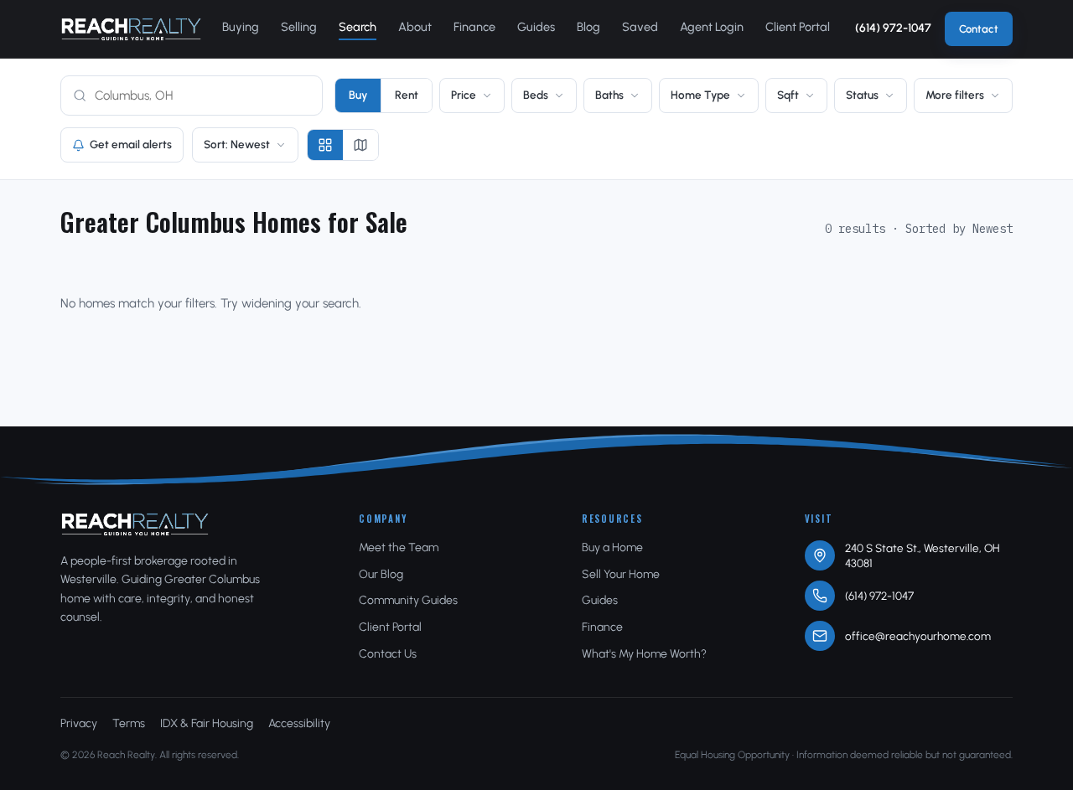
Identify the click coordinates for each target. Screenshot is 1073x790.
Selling (299, 26)
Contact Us (388, 654)
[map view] (360, 145)
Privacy (78, 723)
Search (357, 26)
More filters (954, 94)
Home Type (700, 94)
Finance (474, 26)
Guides (536, 26)
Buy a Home (612, 547)
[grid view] (325, 145)
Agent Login (712, 26)
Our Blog (381, 574)
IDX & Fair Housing (206, 723)
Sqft (788, 94)
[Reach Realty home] (131, 29)
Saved (640, 26)
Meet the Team (398, 547)
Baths (609, 94)
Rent (406, 94)
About (415, 26)
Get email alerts (131, 144)
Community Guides (408, 600)
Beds (535, 94)
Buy (358, 94)
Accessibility (299, 723)
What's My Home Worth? (644, 654)
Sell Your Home (621, 574)
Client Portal (797, 26)
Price (463, 94)
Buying (240, 26)
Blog (588, 26)
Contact (978, 29)
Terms (128, 723)
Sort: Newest (237, 144)
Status (862, 94)
